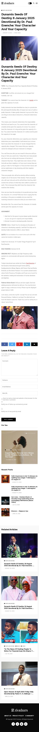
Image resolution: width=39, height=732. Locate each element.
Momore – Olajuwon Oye (19, 511)
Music (8, 449)
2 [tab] (26, 433)
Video (23, 646)
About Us (7, 716)
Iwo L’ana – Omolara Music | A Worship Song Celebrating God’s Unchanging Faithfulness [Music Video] (22, 499)
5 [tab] (29, 433)
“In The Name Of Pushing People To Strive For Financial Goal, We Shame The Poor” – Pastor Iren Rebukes (19, 650)
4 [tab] (28, 433)
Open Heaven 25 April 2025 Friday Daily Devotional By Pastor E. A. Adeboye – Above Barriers (18, 693)
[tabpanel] (19, 447)
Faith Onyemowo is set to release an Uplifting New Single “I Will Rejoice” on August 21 (24, 488)
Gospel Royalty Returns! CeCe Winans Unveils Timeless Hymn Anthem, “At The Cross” (19, 455)
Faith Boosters (7, 10)
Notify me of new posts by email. (11, 411)
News (18, 646)
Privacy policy (18, 716)
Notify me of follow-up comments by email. (14, 404)
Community (29, 716)
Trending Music (16, 449)
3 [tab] (27, 433)
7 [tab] (31, 433)
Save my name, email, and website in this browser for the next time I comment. (20, 399)
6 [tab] (30, 433)
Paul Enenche (30, 263)
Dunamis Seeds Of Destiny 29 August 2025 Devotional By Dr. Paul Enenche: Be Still (19, 565)
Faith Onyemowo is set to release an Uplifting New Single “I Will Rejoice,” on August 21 (24, 477)
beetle (31, 100)
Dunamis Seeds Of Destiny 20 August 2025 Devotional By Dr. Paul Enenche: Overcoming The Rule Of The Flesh (18, 607)
